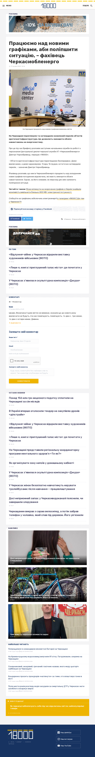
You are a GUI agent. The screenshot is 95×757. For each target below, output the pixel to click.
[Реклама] (47, 24)
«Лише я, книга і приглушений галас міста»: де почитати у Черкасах (45, 438)
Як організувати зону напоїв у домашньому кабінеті (41, 463)
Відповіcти (16, 323)
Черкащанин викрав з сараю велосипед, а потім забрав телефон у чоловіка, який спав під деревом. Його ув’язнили (46, 513)
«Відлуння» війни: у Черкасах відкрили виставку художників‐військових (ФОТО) (47, 425)
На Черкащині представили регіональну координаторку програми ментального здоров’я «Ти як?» (44, 451)
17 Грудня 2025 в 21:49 (16, 309)
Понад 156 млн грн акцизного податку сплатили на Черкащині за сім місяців (41, 399)
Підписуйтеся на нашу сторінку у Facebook (33, 209)
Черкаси (68, 219)
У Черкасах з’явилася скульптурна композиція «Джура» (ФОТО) (44, 474)
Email (11, 346)
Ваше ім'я (13, 337)
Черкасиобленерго (79, 219)
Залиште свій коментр (18, 367)
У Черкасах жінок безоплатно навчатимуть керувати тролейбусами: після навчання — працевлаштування (42, 487)
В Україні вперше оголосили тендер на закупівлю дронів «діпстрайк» (44, 412)
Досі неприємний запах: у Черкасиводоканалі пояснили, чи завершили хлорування (46, 500)
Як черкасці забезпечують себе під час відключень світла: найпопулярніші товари (47, 707)
